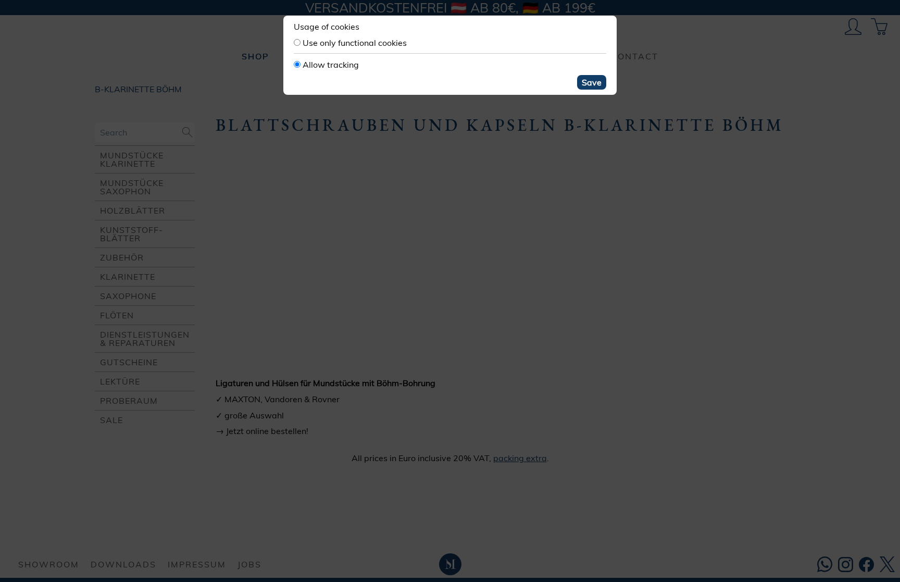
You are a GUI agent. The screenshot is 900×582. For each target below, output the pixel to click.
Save (592, 82)
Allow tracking (331, 64)
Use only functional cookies (355, 43)
